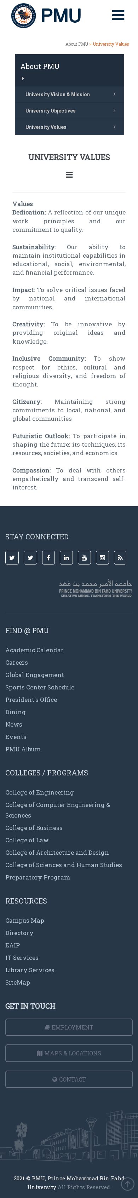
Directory (19, 933)
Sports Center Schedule (39, 687)
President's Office (31, 699)
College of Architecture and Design (57, 852)
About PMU (76, 44)
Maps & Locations (72, 1053)
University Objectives (50, 111)
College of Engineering (39, 792)
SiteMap (17, 982)
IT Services (22, 957)
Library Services (29, 970)
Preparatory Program (37, 877)
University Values (46, 127)
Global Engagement (34, 675)
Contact (72, 1079)
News (13, 724)
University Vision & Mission (57, 94)
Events (16, 737)
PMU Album (23, 749)
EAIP (12, 945)
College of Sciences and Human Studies (63, 865)
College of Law (27, 840)
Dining (15, 712)
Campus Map (24, 920)
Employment (72, 1027)
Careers (16, 662)
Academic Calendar (34, 650)
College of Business (34, 828)
